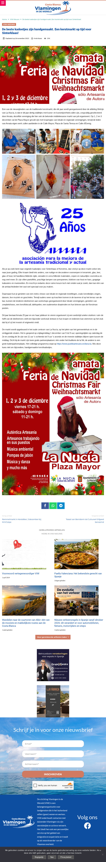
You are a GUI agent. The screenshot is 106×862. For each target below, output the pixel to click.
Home (4, 19)
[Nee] (102, 854)
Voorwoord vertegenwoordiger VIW (20, 573)
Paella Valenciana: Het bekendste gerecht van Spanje (78, 575)
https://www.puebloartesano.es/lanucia (74, 344)
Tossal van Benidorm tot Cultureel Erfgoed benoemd (85, 519)
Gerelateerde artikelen (52, 530)
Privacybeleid (65, 857)
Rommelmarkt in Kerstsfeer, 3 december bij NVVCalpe (21, 519)
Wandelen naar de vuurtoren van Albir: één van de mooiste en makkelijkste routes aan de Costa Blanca (26, 622)
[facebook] (45, 505)
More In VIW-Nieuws (52, 534)
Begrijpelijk (39, 857)
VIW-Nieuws (14, 19)
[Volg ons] (87, 824)
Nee (52, 857)
